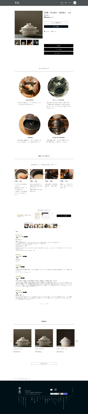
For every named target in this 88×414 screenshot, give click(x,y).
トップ (69, 398)
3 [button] (44, 303)
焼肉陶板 (49, 399)
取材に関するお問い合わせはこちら (25, 402)
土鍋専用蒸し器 (47, 400)
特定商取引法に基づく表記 (23, 401)
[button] (47, 17)
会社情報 (32, 398)
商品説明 (64, 45)
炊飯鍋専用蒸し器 (45, 400)
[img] (18, 235)
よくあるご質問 (34, 400)
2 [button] (42, 303)
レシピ (40, 398)
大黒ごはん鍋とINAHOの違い (63, 403)
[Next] (77, 341)
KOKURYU (53, 400)
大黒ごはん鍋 (58, 400)
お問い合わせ (37, 399)
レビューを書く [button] (63, 216)
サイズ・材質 (64, 49)
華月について (66, 399)
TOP (16, 378)
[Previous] (11, 341)
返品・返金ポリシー (18, 400)
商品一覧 (60, 398)
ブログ (42, 398)
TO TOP (72, 390)
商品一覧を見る (44, 363)
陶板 (51, 398)
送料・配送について (63, 53)
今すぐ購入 (56, 26)
